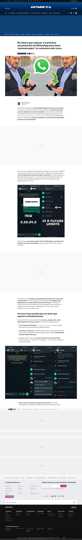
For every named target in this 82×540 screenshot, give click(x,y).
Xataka (7, 513)
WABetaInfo (30, 181)
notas (56, 409)
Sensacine (29, 513)
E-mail (33, 53)
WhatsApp (43, 409)
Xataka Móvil (8, 515)
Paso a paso (35, 409)
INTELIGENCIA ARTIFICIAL (23, 13)
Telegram (76, 13)
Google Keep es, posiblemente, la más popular (31, 115)
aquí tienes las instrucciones (45, 325)
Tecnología (47, 34)
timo (31, 491)
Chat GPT (17, 477)
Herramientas (8, 488)
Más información (50, 538)
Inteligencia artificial (34, 486)
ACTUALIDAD (12, 13)
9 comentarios (22, 53)
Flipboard (71, 13)
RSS (58, 496)
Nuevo (73, 8)
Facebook (74, 13)
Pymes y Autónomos (71, 516)
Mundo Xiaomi (8, 520)
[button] (26, 103)
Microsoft (28, 34)
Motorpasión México (50, 529)
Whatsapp (34, 34)
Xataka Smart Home (9, 518)
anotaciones (49, 409)
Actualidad (20, 486)
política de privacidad (59, 488)
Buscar (74, 502)
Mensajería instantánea (27, 409)
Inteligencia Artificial (34, 493)
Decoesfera (60, 515)
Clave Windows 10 (30, 477)
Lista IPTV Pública (62, 477)
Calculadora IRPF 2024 (52, 477)
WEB (50, 13)
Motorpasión (50, 513)
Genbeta (41, 7)
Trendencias (60, 513)
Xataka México (8, 528)
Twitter (69, 13)
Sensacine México (30, 528)
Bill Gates (18, 34)
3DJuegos (18, 513)
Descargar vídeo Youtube (41, 477)
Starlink (22, 34)
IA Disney (22, 477)
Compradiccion (61, 516)
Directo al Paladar (40, 513)
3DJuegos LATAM (19, 528)
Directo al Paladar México (40, 529)
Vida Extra (18, 515)
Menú (8, 8)
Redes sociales (9, 491)
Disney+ (57, 34)
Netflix (52, 34)
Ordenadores (40, 34)
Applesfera (8, 516)
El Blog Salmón (71, 513)
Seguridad (20, 488)
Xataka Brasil (8, 530)
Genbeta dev (33, 488)
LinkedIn (63, 496)
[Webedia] (9, 507)
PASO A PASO (56, 13)
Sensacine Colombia (29, 531)
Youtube (53, 496)
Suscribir (63, 485)
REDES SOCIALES (35, 13)
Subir (73, 507)
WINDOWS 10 (44, 13)
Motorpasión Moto (51, 515)
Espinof (28, 515)
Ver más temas (9, 496)
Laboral (19, 491)
